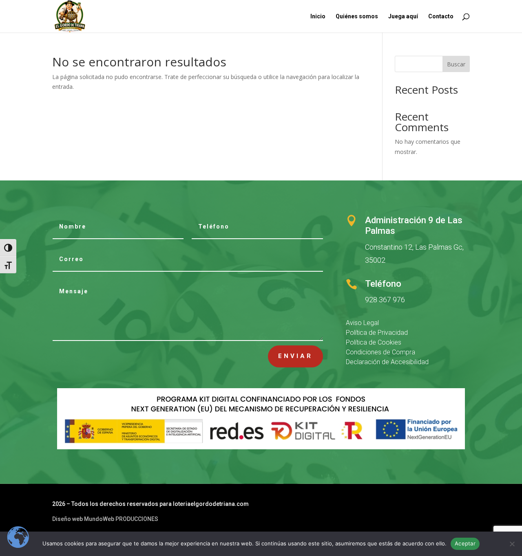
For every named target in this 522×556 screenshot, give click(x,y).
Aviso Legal (362, 323)
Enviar (295, 356)
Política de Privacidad (377, 332)
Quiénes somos (357, 16)
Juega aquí (403, 16)
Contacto (440, 16)
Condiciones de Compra (380, 352)
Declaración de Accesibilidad (387, 362)
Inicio (317, 16)
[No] (512, 544)
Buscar (456, 64)
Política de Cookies (373, 342)
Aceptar (465, 543)
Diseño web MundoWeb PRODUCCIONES (105, 519)
